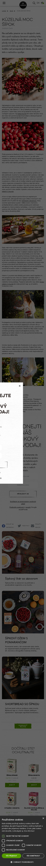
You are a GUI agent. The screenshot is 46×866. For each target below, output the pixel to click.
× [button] (43, 818)
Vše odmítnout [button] (33, 856)
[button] (23, 862)
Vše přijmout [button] (11, 856)
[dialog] (23, 841)
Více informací (29, 831)
